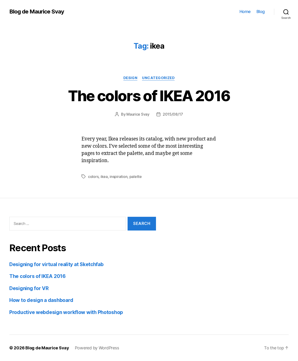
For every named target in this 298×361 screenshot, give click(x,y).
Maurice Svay (137, 114)
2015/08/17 (173, 114)
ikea (104, 176)
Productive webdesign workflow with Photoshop (66, 312)
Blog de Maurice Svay (36, 11)
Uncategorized (158, 78)
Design (130, 78)
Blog (261, 11)
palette (135, 176)
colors (93, 176)
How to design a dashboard (41, 300)
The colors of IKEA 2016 (149, 96)
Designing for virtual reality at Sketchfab (56, 264)
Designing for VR (29, 288)
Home (245, 11)
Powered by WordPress (97, 347)
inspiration (118, 176)
